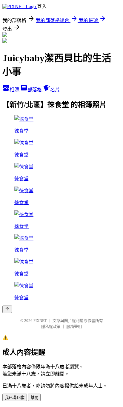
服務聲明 (74, 326)
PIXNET (40, 320)
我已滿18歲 (14, 397)
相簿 (15, 89)
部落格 (35, 89)
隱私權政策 (51, 326)
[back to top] (7, 309)
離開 (34, 397)
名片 (55, 89)
